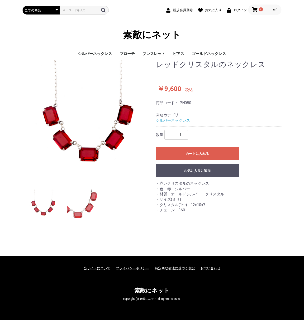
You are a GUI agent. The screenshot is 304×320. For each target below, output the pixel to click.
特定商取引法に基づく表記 (175, 268)
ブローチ (127, 53)
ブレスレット (153, 53)
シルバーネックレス (95, 53)
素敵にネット (152, 34)
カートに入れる (197, 153)
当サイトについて (97, 268)
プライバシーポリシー (132, 268)
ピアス (178, 53)
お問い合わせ (210, 268)
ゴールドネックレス (209, 53)
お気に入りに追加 (197, 171)
